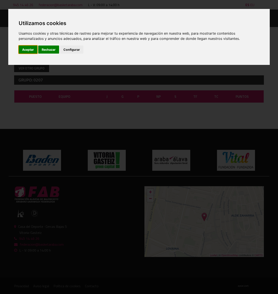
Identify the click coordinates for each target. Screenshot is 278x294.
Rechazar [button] (49, 49)
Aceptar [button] (28, 49)
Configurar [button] (71, 49)
